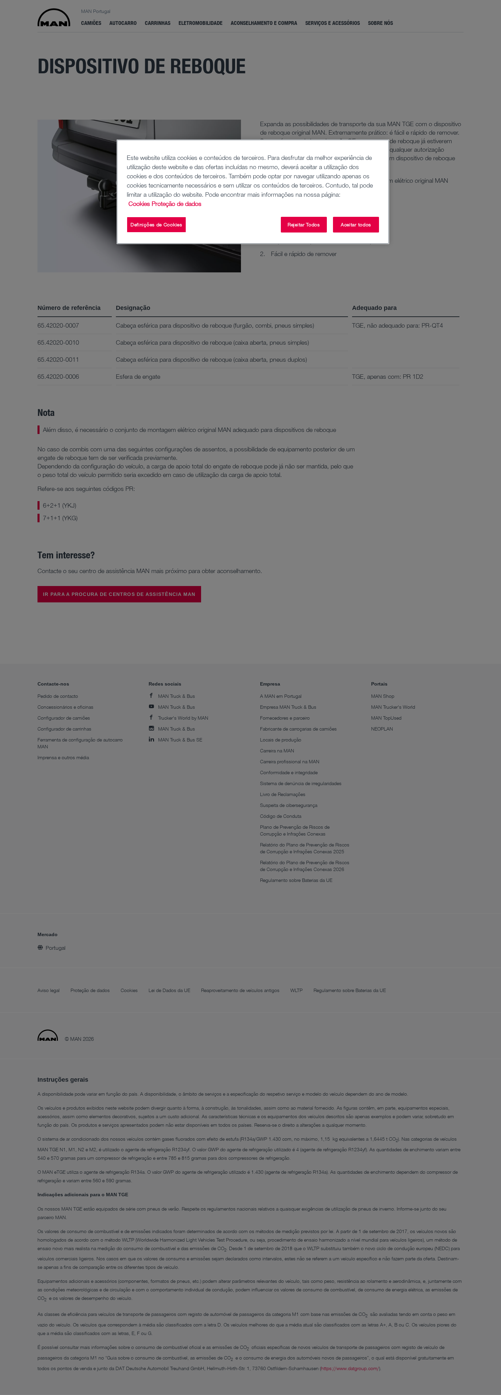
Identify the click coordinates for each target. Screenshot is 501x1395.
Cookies (139, 203)
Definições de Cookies (156, 224)
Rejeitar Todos (304, 224)
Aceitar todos (356, 224)
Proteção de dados (176, 203)
